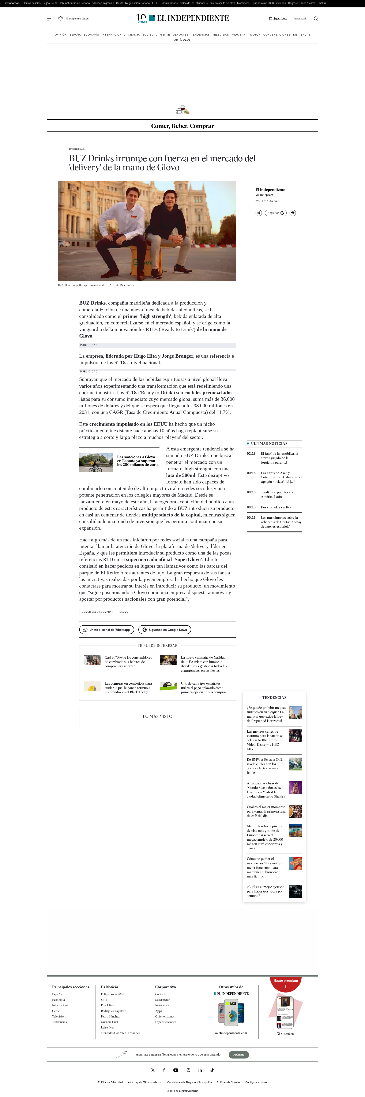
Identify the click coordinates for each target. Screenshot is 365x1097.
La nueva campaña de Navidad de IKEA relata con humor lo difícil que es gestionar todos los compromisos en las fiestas (204, 664)
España (75, 34)
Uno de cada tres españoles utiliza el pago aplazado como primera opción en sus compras (203, 687)
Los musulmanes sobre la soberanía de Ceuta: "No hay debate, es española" (281, 522)
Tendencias (200, 34)
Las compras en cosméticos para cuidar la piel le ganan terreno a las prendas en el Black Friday (128, 687)
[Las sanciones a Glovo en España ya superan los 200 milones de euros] (96, 462)
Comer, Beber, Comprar (182, 126)
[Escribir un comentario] (293, 213)
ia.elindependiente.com (231, 1033)
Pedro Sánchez (110, 1016)
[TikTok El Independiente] (212, 1071)
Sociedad (150, 34)
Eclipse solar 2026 (112, 994)
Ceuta (119, 3)
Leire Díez (107, 1027)
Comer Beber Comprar (97, 611)
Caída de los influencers (194, 3)
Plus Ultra (107, 1005)
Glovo (124, 611)
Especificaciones (165, 1022)
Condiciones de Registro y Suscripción (189, 1082)
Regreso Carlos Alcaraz (302, 3)
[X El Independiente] (153, 1070)
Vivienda (281, 3)
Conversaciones (276, 34)
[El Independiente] (182, 18)
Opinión (61, 34)
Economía (91, 34)
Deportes (180, 34)
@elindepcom (264, 194)
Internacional (113, 34)
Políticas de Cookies (228, 1082)
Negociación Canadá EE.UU (141, 3)
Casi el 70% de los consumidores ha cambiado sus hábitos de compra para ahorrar (128, 661)
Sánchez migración (103, 3)
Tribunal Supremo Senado (75, 3)
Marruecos (243, 3)
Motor (255, 34)
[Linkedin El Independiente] (200, 1070)
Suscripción (162, 999)
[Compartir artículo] (259, 213)
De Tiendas (302, 34)
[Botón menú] (49, 19)
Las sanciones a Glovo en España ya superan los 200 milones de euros (138, 461)
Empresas (77, 149)
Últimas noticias (31, 3)
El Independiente (270, 190)
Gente (165, 34)
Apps (158, 1010)
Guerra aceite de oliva (222, 3)
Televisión (220, 34)
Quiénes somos (165, 1016)
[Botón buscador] (316, 18)
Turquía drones (169, 3)
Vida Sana (240, 34)
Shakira (322, 3)
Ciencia (134, 34)
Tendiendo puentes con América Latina (277, 494)
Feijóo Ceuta (50, 3)
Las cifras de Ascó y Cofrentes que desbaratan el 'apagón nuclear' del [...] (281, 477)
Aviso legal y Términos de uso (145, 1082)
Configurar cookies (256, 1082)
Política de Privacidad (110, 1082)
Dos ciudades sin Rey (276, 507)
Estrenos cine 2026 (263, 3)
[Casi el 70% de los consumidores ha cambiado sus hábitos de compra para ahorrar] (92, 664)
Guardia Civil (109, 1022)
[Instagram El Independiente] (188, 1070)
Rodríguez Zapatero (113, 1010)
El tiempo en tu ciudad (77, 18)
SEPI (104, 999)
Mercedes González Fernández (120, 1033)
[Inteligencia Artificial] (231, 1025)
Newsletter (162, 1005)
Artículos (182, 39)
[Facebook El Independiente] (164, 1070)
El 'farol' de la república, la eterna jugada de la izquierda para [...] (279, 458)
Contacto (160, 994)
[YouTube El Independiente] (175, 1070)
